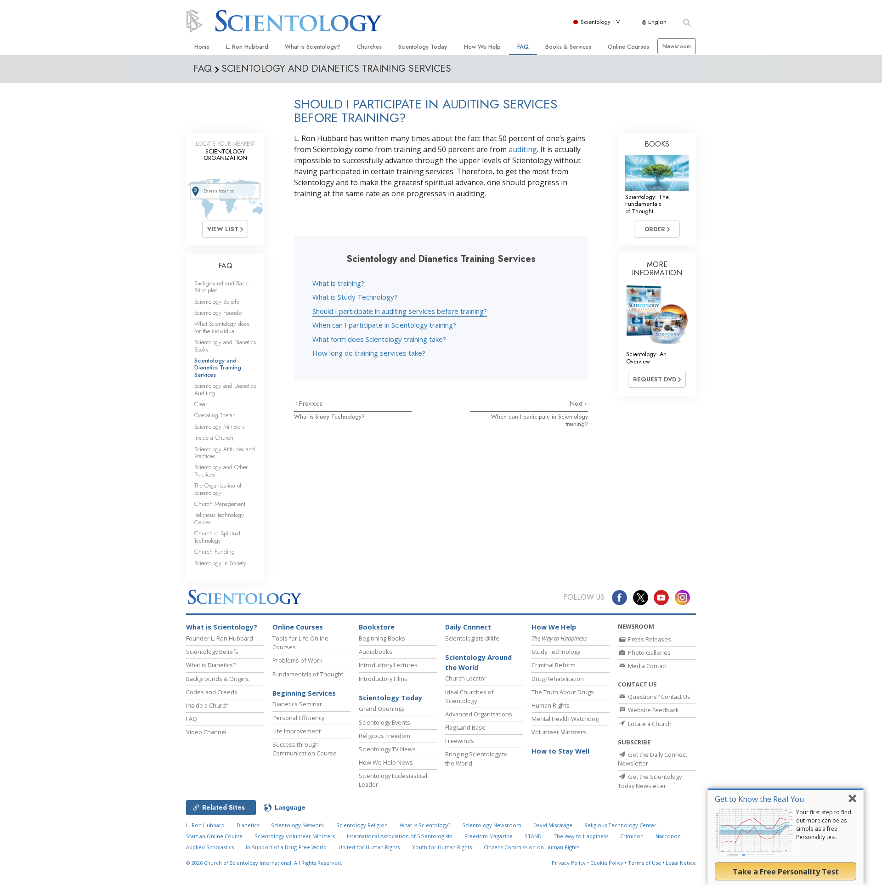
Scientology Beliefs (216, 301)
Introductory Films (383, 679)
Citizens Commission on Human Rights (531, 847)
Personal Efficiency (298, 718)
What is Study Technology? (354, 296)
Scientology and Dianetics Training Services (217, 367)
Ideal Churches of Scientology (469, 696)
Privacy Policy (569, 862)
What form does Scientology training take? (379, 339)
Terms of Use (644, 862)
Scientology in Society (220, 563)
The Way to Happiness (581, 836)
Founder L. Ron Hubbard (219, 638)
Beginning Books (382, 638)
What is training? (338, 283)
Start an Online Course (214, 836)
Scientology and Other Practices (221, 470)
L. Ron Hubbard (247, 46)
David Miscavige (552, 825)
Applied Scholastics (210, 847)
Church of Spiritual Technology (217, 537)
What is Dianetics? (211, 665)
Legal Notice (681, 862)
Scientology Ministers (219, 426)
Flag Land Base (465, 727)
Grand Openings (382, 708)
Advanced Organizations (478, 714)
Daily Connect (468, 627)
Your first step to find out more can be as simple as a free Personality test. (823, 824)
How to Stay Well (560, 751)
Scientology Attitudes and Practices (224, 452)
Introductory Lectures (388, 665)
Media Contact (647, 666)
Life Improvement (296, 731)
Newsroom (676, 46)
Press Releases (649, 639)
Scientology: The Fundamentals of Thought (647, 204)
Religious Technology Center (219, 518)
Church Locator (465, 678)
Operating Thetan (215, 415)
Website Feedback (653, 710)
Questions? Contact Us (658, 696)
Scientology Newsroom (491, 825)
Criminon (632, 836)
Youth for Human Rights (442, 847)
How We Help (482, 46)
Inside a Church (213, 437)
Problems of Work (297, 660)
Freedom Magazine (488, 836)
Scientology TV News (387, 749)
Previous (310, 403)
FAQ (523, 46)
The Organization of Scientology (218, 489)
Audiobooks (375, 651)
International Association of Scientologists (399, 836)
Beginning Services (304, 693)
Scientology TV (600, 21)
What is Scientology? (312, 46)
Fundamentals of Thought (307, 674)
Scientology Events (384, 722)
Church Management (219, 503)
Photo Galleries (649, 652)
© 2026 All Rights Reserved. (264, 862)
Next (577, 403)
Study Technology (555, 651)
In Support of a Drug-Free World (286, 847)
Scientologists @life (472, 638)
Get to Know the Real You (759, 799)
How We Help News (386, 762)
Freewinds (459, 741)
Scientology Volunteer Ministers (294, 836)
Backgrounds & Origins (217, 679)
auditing (523, 149)
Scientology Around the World (478, 662)
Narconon (668, 836)
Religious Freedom (384, 736)
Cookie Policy (606, 862)
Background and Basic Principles (221, 287)
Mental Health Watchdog (565, 719)
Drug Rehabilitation (557, 679)
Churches (369, 46)
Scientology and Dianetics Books (225, 345)
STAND (533, 836)
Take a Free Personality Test (786, 872)
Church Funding (214, 551)
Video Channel (206, 732)
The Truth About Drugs (562, 692)
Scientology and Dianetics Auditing (225, 389)
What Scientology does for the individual (221, 327)
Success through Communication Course (304, 748)
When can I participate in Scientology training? (384, 324)
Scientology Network (297, 825)
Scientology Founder (218, 312)
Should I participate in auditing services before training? (399, 311)
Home (201, 46)
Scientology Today (422, 46)
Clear (200, 404)
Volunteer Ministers (558, 732)
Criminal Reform (553, 665)
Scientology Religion (362, 825)
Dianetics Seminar (297, 704)
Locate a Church (649, 724)
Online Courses (628, 46)
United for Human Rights (369, 847)
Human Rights (550, 705)
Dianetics (248, 825)
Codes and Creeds (211, 692)
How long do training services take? (368, 352)
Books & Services (568, 46)
